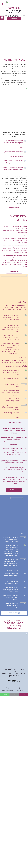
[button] (2, 18)
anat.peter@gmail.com (7, 690)
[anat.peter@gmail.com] (7, 688)
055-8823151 (20, 690)
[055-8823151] (20, 688)
